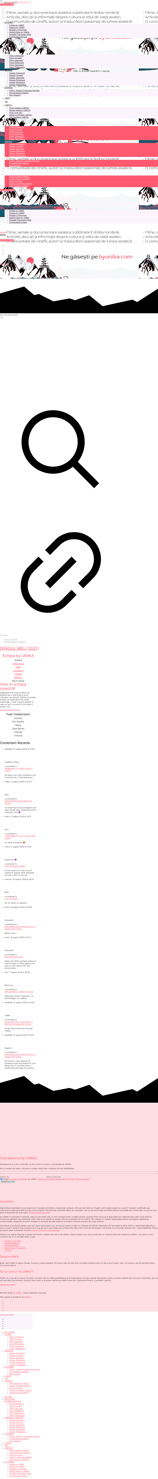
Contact (8, 1250)
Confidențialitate (12, 1243)
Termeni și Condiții (13, 1241)
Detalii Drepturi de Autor (39, 1212)
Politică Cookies (12, 1245)
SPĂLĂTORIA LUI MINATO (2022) (19, 992)
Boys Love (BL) (11, 639)
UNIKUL (18, 677)
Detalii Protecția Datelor (49, 1230)
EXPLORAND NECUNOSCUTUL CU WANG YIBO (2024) (20, 927)
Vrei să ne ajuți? (7, 4)
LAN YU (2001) (11, 899)
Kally (18, 667)
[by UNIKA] (16, 49)
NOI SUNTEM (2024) (14, 957)
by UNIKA (17, 1293)
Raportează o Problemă (15, 1248)
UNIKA (18, 674)
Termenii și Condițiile (18, 1179)
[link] (30, 2)
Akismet (34, 1230)
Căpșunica (18, 663)
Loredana (18, 670)
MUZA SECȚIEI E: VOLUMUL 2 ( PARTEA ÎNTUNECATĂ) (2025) (18, 1023)
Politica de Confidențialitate (49, 1179)
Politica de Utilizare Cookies (76, 1179)
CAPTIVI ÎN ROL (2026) (15, 866)
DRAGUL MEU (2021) (19, 648)
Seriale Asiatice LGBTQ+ (15, 642)
